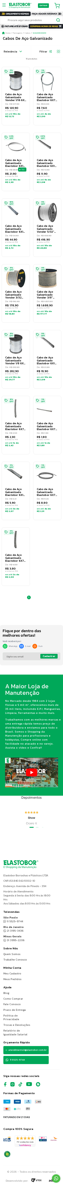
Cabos (27, 33)
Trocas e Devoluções (16, 1025)
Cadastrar (49, 656)
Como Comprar (13, 999)
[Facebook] (5, 1085)
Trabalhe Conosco (15, 960)
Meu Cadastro (12, 973)
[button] (16, 96)
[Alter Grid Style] (57, 51)
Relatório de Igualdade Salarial (15, 1032)
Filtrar (43, 51)
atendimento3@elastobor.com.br (27, 1050)
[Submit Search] (58, 21)
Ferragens (17, 33)
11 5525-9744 (13, 919)
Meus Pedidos (12, 979)
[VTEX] (36, 1181)
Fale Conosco (12, 1004)
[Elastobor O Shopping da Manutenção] (20, 5)
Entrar (43, 5)
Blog (6, 993)
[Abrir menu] (5, 5)
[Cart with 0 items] (57, 6)
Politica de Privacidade (11, 1017)
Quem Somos (11, 954)
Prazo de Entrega (14, 1010)
